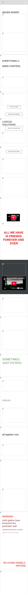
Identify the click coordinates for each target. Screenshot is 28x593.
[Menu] (26, 2)
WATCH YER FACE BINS (13, 151)
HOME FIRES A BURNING (14, 114)
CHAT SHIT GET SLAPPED (14, 253)
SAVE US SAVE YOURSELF (17, 324)
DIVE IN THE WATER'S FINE (14, 70)
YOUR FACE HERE (14, 106)
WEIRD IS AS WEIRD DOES (14, 128)
